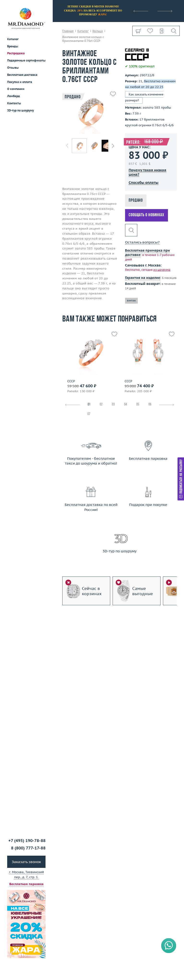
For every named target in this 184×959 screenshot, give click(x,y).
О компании (15, 89)
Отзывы (13, 67)
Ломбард (13, 96)
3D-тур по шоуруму (20, 110)
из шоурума (161, 270)
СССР (71, 381)
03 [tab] (113, 404)
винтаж (131, 300)
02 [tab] (101, 404)
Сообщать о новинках (146, 215)
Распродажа (16, 53)
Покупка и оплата (19, 82)
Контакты (14, 103)
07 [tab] (88, 414)
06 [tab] (150, 404)
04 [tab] (125, 404)
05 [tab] (137, 404)
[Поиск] (173, 31)
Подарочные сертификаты (26, 60)
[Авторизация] (162, 31)
